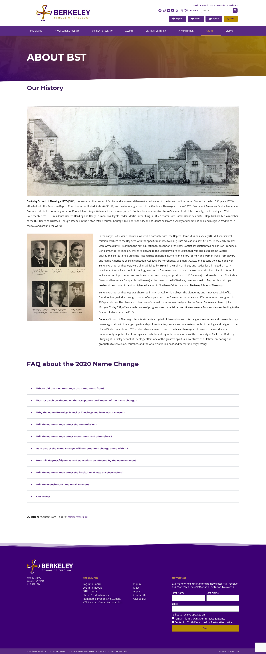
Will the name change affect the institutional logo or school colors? (79, 472)
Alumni (129, 31)
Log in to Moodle (217, 5)
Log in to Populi (200, 5)
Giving (229, 31)
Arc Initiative (186, 31)
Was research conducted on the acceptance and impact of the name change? (86, 400)
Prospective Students (66, 31)
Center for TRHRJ (156, 31)
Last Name (212, 593)
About (209, 31)
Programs (36, 31)
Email (175, 603)
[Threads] (177, 10)
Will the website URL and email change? (62, 484)
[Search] (235, 10)
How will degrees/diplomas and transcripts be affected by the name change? (86, 460)
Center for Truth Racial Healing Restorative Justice (203, 622)
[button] (133, 389)
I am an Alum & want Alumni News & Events (200, 618)
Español (194, 10)
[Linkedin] (168, 10)
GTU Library (232, 5)
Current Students (102, 31)
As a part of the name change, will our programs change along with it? (82, 448)
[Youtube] (173, 10)
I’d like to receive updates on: (189, 614)
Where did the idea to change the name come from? (70, 388)
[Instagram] (164, 10)
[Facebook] (160, 10)
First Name (178, 593)
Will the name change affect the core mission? (66, 424)
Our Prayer (43, 496)
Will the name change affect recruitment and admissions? (74, 436)
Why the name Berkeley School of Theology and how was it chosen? (80, 412)
